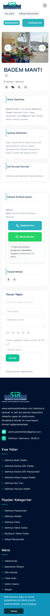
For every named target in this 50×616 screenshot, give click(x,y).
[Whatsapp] (25, 87)
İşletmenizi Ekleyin (14, 566)
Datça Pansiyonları (14, 539)
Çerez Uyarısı (11, 584)
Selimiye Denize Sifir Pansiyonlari (22, 471)
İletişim (8, 589)
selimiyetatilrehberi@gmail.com (24, 431)
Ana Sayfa (9, 13)
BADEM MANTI (12, 23)
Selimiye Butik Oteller (15, 460)
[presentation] (7, 48)
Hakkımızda (10, 561)
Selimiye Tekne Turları (16, 527)
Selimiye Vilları (12, 522)
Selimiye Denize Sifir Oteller (19, 466)
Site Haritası (11, 572)
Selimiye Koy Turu (13, 483)
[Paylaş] (6, 87)
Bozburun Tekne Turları (16, 533)
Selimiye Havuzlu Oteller (17, 488)
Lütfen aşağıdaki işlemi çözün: (25, 342)
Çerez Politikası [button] (29, 604)
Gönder (13, 358)
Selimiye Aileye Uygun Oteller (20, 477)
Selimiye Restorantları (28, 13)
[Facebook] (8, 279)
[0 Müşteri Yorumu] (12, 87)
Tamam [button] (13, 611)
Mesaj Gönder (27, 237)
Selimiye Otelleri (13, 516)
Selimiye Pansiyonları (15, 510)
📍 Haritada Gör (33, 22)
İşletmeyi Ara (27, 225)
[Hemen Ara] (19, 87)
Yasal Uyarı (10, 578)
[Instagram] (14, 279)
